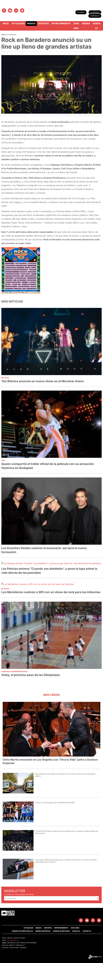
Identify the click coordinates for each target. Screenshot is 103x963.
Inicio (6, 23)
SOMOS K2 (76, 931)
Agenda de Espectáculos (22, 931)
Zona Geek (76, 25)
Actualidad (18, 23)
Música (31, 23)
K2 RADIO (81, 12)
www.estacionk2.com (13, 940)
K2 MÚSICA (95, 12)
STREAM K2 (94, 16)
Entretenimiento (61, 23)
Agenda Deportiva (42, 931)
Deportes (43, 23)
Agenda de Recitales (61, 931)
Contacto (87, 931)
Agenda (86, 23)
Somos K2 (96, 25)
